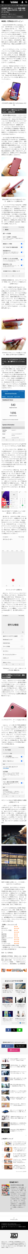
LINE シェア (19, 1030)
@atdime (8, 1045)
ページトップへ (14, 1219)
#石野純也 (19, 16)
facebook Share (8, 1030)
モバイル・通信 (15, 5)
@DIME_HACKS (21, 1045)
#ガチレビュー (11, 16)
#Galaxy (4, 16)
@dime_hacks (15, 1050)
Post (14, 1030)
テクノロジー (7, 5)
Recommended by (15, 1022)
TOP (2, 5)
